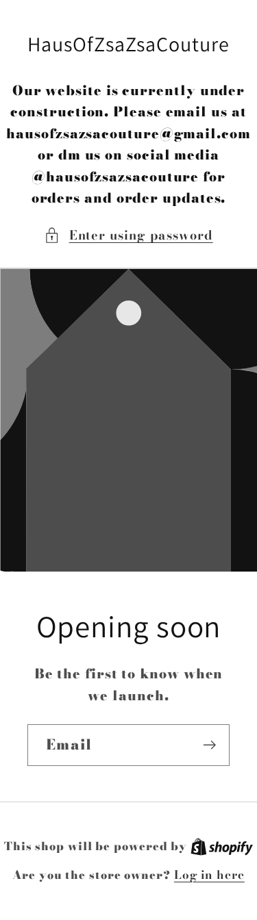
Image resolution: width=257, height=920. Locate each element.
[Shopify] (222, 846)
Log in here (209, 875)
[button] (128, 235)
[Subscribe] (209, 745)
